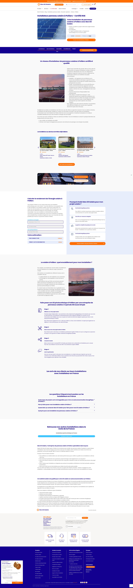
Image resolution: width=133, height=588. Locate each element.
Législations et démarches (57, 566)
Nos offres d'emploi (89, 556)
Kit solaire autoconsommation (40, 556)
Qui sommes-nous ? (89, 560)
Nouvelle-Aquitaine (65, 12)
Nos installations (50, 48)
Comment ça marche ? (56, 552)
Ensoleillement (67, 48)
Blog (46, 12)
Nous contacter (90, 567)
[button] (81, 40)
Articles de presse (89, 552)
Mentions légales (72, 554)
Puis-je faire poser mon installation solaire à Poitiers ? (55, 404)
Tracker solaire (38, 569)
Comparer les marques (56, 564)
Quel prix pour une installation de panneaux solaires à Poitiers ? (58, 411)
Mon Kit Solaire (40, 12)
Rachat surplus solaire (39, 575)
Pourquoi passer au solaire (57, 554)
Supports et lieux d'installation (57, 573)
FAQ (57, 51)
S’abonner (85, 517)
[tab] (66, 400)
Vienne (72, 12)
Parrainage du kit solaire (90, 558)
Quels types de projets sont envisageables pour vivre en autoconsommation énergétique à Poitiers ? (66, 400)
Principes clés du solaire (56, 556)
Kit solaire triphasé (38, 573)
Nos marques (37, 571)
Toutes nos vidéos (55, 575)
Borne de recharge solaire (40, 565)
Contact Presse (89, 554)
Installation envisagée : (33, 219)
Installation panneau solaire (54, 12)
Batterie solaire (38, 577)
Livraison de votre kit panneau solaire (75, 552)
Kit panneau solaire (38, 552)
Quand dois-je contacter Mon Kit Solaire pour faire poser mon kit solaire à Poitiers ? (64, 407)
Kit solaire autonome (39, 558)
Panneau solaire (38, 554)
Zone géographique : (33, 229)
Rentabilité (59, 48)
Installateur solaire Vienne (66, 436)
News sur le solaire (55, 568)
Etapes (74, 48)
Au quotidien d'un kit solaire (57, 577)
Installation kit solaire (56, 570)
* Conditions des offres (73, 563)
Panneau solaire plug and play (40, 563)
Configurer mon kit (59, 4)
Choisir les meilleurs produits (57, 562)
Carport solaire (38, 567)
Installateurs (42, 48)
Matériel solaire (38, 560)
